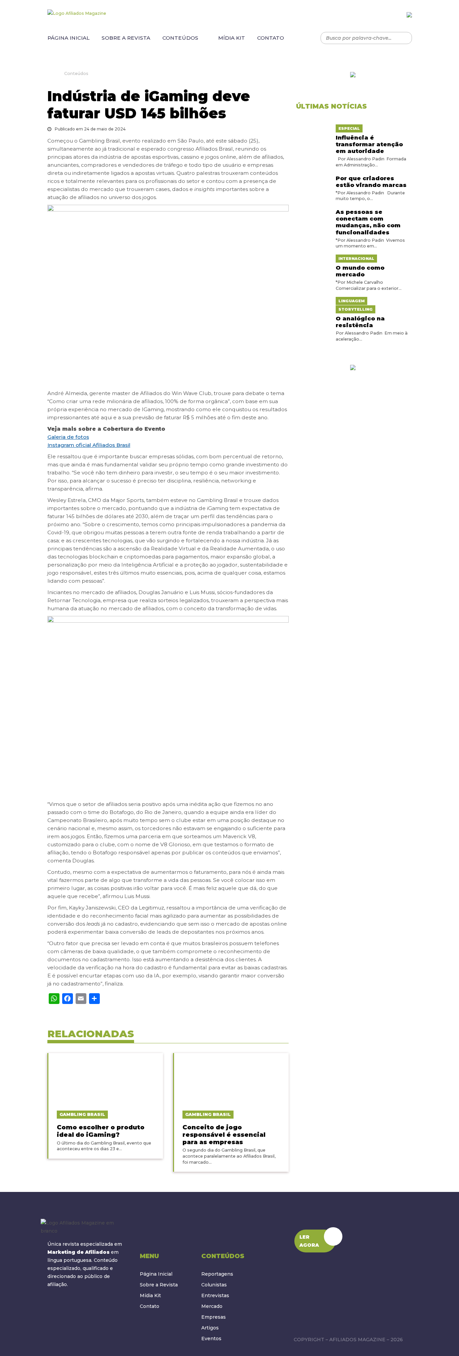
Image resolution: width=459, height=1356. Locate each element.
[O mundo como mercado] (313, 258)
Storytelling (355, 309)
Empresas (213, 1317)
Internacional (356, 258)
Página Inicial (68, 38)
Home (49, 73)
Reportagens (217, 1274)
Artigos (210, 1328)
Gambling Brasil (82, 1114)
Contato (270, 38)
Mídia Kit (231, 38)
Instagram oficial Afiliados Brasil (88, 445)
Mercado (211, 1306)
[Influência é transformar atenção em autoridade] (313, 128)
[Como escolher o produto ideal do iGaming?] (105, 1078)
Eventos (211, 1338)
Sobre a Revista (125, 38)
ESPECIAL (349, 128)
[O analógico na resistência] (313, 301)
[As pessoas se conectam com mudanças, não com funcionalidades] (313, 211)
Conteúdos (180, 38)
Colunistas (214, 1285)
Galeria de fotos (68, 437)
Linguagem (351, 301)
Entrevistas (215, 1295)
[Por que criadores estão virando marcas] (313, 177)
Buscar (403, 38)
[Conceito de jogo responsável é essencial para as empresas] (231, 1078)
